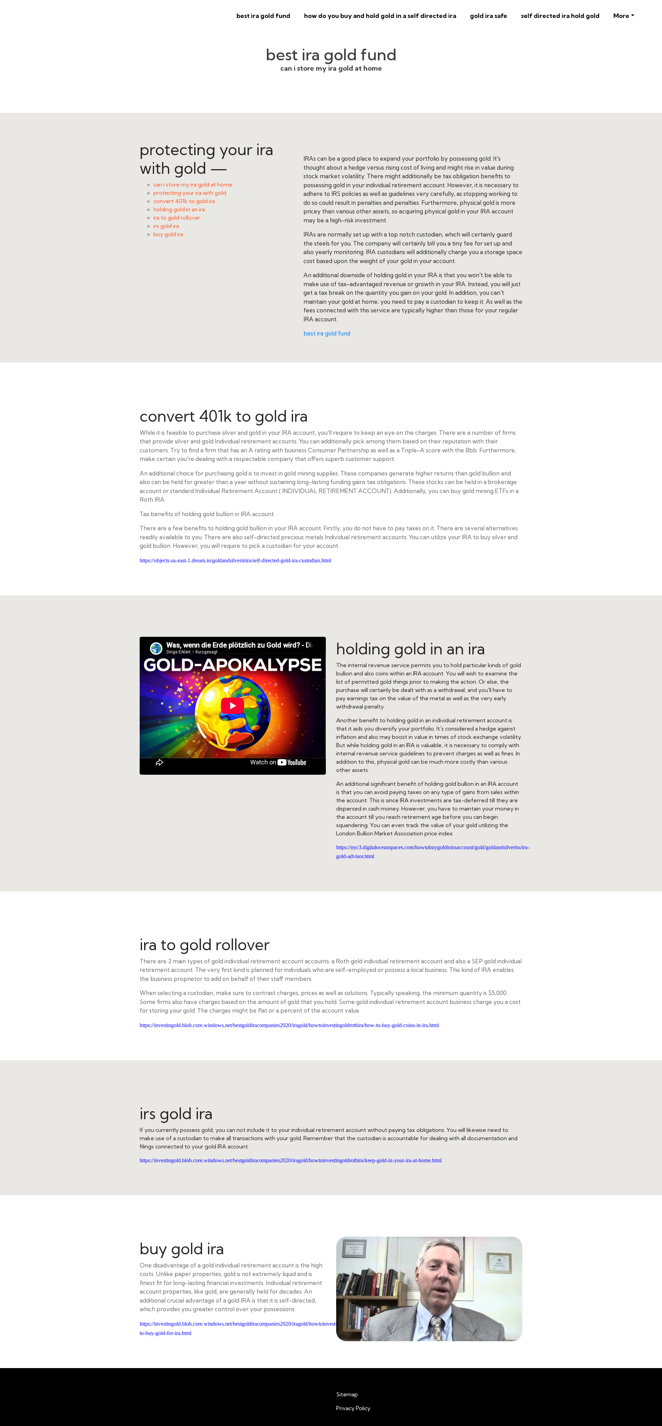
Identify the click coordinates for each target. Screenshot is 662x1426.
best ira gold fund (263, 16)
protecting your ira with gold (189, 192)
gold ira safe (488, 16)
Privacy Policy (353, 1408)
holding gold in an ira (179, 209)
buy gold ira (168, 234)
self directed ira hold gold (560, 16)
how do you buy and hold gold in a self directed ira (380, 16)
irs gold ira (166, 225)
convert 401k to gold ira (184, 201)
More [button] (621, 16)
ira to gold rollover (176, 217)
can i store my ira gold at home (192, 184)
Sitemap (347, 1394)
